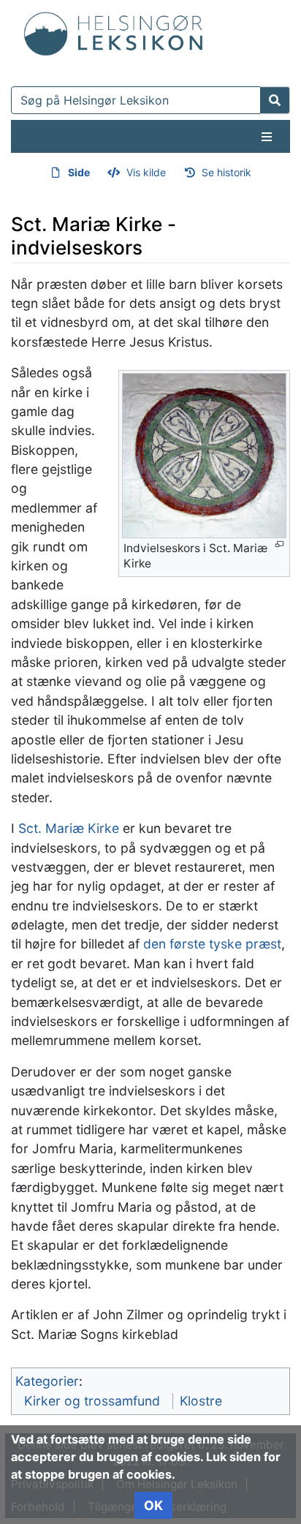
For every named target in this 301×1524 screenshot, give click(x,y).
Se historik (226, 172)
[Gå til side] (275, 100)
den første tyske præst (212, 943)
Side (79, 172)
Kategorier (47, 1381)
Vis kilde (146, 172)
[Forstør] (279, 544)
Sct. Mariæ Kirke (68, 828)
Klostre (201, 1400)
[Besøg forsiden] (113, 31)
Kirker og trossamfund (92, 1400)
